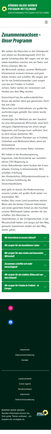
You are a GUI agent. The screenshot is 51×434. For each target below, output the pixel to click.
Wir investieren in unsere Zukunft (20, 237)
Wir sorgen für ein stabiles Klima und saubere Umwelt (24, 276)
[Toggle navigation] (46, 22)
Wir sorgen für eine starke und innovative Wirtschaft (23, 255)
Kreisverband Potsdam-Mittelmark (28, 12)
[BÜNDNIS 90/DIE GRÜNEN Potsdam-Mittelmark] (4, 8)
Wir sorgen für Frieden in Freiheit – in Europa (21, 287)
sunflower (22, 416)
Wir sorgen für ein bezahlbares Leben (21, 245)
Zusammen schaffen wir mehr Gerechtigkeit (18, 265)
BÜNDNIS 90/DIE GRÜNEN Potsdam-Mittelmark (22, 7)
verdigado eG (18, 419)
